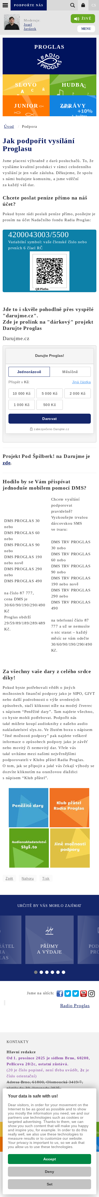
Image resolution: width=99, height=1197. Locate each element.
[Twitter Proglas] (67, 993)
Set (50, 1184)
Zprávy (73, 106)
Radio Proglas (75, 1005)
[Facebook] (59, 993)
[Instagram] (91, 993)
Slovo (26, 85)
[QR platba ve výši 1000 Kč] (49, 270)
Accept (49, 1159)
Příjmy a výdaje (49, 949)
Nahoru (28, 878)
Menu (86, 29)
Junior (26, 106)
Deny (49, 1172)
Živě (87, 18)
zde (6, 462)
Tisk (46, 878)
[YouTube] (83, 993)
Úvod (9, 126)
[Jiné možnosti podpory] (70, 848)
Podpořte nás (28, 5)
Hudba (73, 85)
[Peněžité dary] (29, 807)
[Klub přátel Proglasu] (70, 807)
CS (94, 5)
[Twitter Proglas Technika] (75, 993)
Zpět (9, 878)
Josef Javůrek (30, 27)
